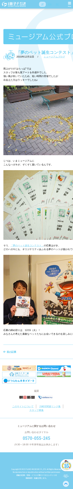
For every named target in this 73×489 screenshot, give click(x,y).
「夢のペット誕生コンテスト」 (27, 245)
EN (49, 4)
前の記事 (11, 351)
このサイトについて (23, 406)
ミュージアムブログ (54, 56)
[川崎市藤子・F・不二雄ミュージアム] (14, 4)
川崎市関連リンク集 (50, 406)
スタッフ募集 (36, 410)
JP (42, 4)
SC (57, 4)
